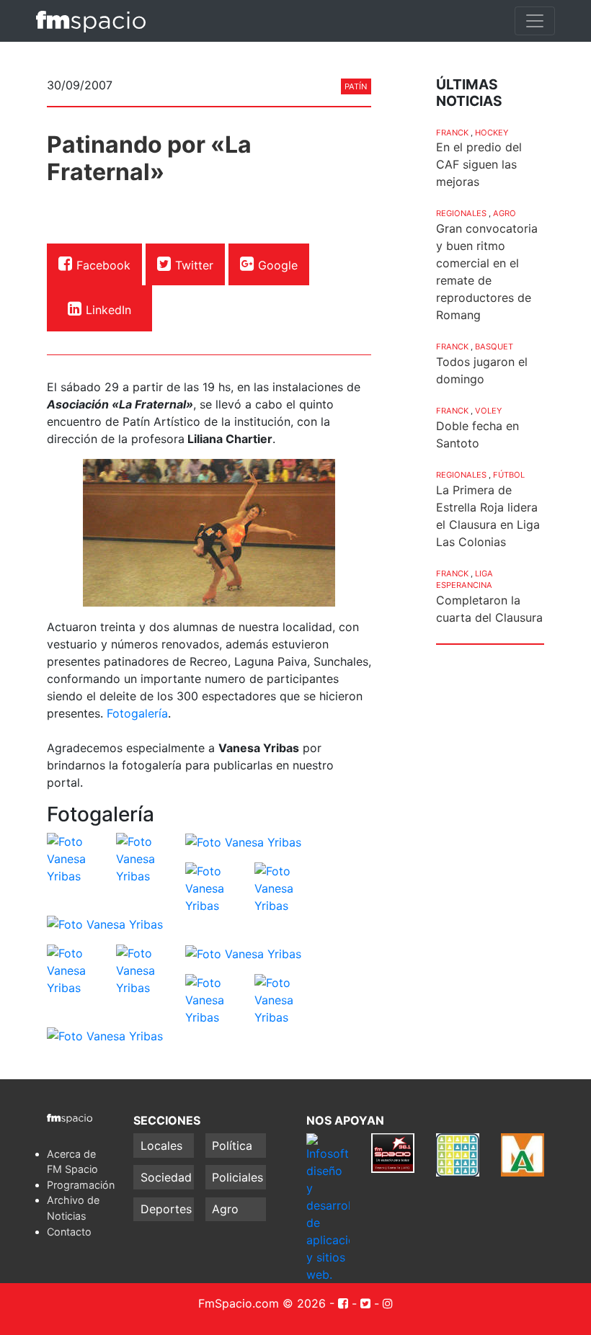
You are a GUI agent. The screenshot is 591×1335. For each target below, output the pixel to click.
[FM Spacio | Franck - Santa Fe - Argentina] (91, 21)
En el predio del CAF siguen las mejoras (479, 164)
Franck (452, 133)
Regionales (461, 213)
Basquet (494, 346)
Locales (161, 1145)
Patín (356, 86)
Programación (81, 1185)
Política (232, 1145)
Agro (504, 213)
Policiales (237, 1177)
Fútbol (509, 475)
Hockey (491, 133)
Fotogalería (137, 713)
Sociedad (166, 1177)
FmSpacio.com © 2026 (262, 1303)
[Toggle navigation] (535, 20)
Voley (488, 411)
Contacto (69, 1231)
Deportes (166, 1209)
